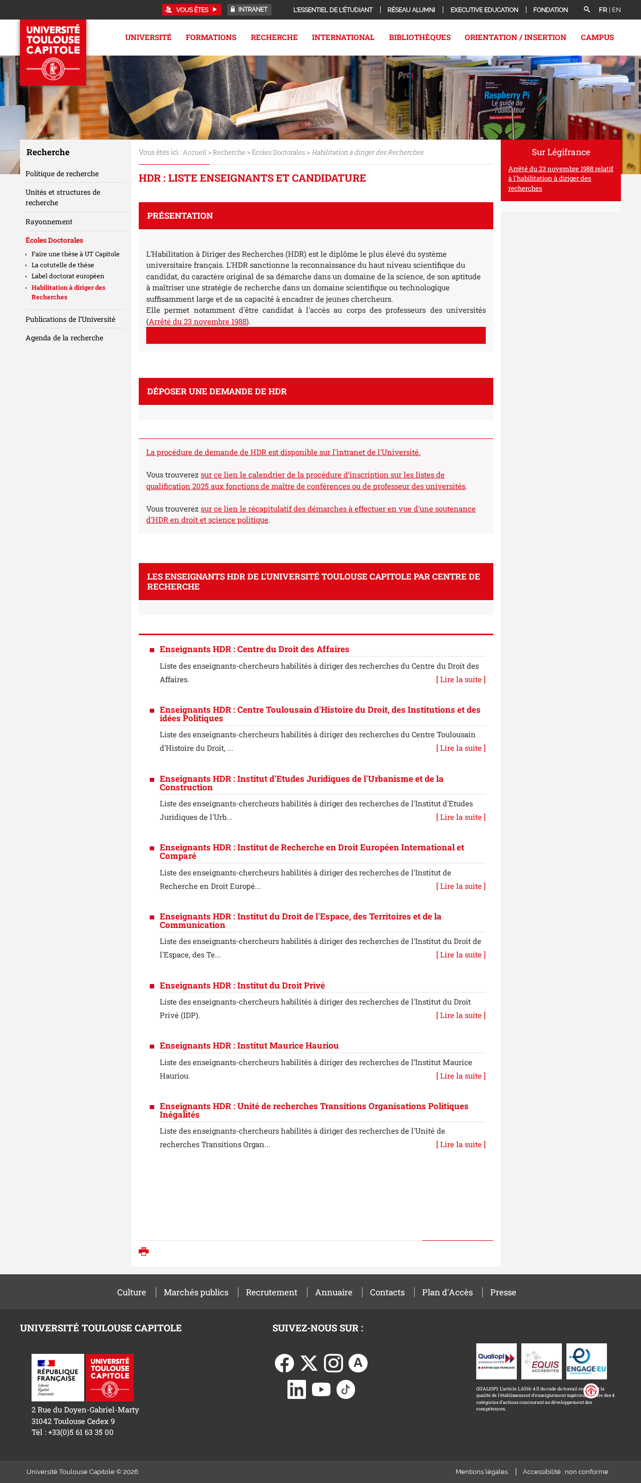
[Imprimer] (146, 1252)
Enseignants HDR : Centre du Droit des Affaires (255, 649)
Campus (597, 37)
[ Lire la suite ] (461, 679)
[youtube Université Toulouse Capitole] (321, 1388)
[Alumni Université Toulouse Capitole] (358, 1362)
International (343, 37)
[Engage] (586, 1360)
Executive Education (484, 10)
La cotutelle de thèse (63, 265)
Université (148, 37)
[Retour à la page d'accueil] (53, 53)
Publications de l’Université (70, 319)
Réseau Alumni (411, 10)
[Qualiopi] (496, 1360)
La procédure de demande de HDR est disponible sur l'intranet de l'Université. (283, 452)
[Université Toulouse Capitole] (110, 1376)
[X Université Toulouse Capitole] (308, 1362)
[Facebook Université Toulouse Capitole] (284, 1362)
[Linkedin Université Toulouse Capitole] (296, 1388)
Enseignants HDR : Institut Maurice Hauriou (249, 1045)
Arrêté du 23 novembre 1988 (197, 321)
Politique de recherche (62, 173)
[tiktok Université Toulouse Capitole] (346, 1388)
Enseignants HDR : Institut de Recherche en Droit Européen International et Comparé (312, 851)
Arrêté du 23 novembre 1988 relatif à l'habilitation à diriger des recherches (560, 178)
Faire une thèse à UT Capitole (76, 254)
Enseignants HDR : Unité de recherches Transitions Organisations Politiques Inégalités (314, 1110)
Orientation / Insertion (515, 37)
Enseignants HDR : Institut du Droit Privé (242, 985)
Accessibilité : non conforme (565, 1471)
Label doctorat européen (68, 276)
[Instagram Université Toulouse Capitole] (333, 1362)
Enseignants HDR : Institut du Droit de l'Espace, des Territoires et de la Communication (301, 920)
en (616, 10)
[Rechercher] (587, 10)
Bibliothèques (420, 37)
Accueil (194, 152)
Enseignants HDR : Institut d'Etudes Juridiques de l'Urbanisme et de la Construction (302, 783)
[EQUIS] (541, 1360)
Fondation (550, 10)
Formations (211, 37)
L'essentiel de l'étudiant (333, 10)
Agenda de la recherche (64, 337)
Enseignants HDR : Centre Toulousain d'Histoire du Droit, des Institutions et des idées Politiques (320, 714)
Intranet (252, 9)
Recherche (274, 37)
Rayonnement (49, 221)
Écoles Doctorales (278, 152)
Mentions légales (482, 1471)
